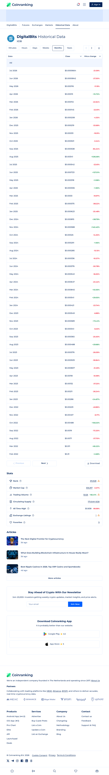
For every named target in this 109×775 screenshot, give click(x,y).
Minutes (12, 48)
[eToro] (81, 699)
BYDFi (65, 691)
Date (10, 56)
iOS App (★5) (13, 721)
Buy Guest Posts (39, 721)
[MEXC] (12, 699)
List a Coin (36, 725)
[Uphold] (97, 699)
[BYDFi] (66, 699)
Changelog (61, 721)
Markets (49, 25)
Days (35, 48)
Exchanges (37, 25)
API (8, 734)
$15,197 (89, 488)
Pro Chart (11, 725)
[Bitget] (48, 699)
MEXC (49, 691)
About (75, 25)
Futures (25, 25)
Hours (24, 48)
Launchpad (12, 738)
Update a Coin (38, 730)
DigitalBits (12, 25)
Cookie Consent (39, 755)
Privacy (52, 755)
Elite (9, 730)
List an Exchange (40, 734)
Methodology (62, 725)
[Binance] (29, 699)
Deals (9, 743)
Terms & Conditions (66, 755)
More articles (54, 578)
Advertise (36, 716)
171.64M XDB (94, 501)
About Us (95, 680)
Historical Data (63, 25)
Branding (61, 730)
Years (69, 48)
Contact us (86, 716)
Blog (58, 734)
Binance (57, 691)
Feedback (86, 721)
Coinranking (22, 5)
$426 (85, 495)
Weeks (46, 48)
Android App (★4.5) (16, 716)
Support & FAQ (88, 725)
